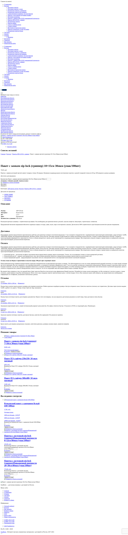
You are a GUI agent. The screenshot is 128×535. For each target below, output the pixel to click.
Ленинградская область (8, 109)
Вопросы (10, 37)
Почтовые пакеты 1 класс (15, 9)
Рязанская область (6, 121)
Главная (3, 154)
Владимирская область (7, 98)
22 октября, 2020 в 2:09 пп (9, 283)
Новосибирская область (8, 113)
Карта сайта (7, 515)
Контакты (7, 38)
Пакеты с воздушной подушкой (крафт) (19, 15)
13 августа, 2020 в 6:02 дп (8, 312)
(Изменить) (21, 283)
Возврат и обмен (9, 500)
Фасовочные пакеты (14, 21)
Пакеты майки (12, 23)
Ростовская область (6, 120)
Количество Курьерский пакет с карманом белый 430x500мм (22, 422)
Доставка (7, 32)
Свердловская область (7, 124)
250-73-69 (9, 520)
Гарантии (7, 40)
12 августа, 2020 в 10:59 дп (9, 321)
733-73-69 (9, 521)
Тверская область (6, 127)
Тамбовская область (7, 126)
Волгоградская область (7, 99)
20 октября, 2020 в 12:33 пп (9, 294)
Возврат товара (8, 510)
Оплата (6, 34)
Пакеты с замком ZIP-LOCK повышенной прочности (23, 18)
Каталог (6, 6)
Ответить (3, 291)
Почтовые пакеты (13, 7)
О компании (7, 4)
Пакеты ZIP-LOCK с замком (16, 20)
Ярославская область (7, 132)
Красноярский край (6, 107)
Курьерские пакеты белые (15, 31)
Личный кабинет (9, 506)
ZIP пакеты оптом (13, 188)
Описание (8, 194)
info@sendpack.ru (7, 137)
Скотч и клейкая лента (14, 24)
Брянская (3, 96)
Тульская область (6, 129)
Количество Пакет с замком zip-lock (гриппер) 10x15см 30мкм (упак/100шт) (23, 179)
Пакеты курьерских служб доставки (18, 29)
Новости (6, 512)
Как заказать (8, 42)
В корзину (4, 181)
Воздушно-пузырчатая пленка (17, 28)
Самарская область (6, 123)
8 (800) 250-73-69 (7, 140)
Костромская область (7, 104)
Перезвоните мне (9, 523)
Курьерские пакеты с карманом (17, 10)
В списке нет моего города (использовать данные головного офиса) (21, 134)
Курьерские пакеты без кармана (17, 12)
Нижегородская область (8, 112)
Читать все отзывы (6, 328)
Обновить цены (12, 181)
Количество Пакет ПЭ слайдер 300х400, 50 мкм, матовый (21, 385)
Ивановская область (7, 102)
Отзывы (6, 35)
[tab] (65, 195)
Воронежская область (7, 101)
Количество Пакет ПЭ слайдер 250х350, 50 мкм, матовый (21, 366)
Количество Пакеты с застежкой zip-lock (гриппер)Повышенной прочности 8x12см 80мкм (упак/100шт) (19, 447)
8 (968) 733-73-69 (7, 144)
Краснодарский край (7, 106)
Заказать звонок (11, 146)
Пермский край (5, 116)
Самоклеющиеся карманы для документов (20, 13)
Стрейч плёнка (12, 26)
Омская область (5, 115)
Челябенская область (7, 130)
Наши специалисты (10, 517)
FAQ (5, 514)
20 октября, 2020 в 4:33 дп (9, 303)
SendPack (3, 532)
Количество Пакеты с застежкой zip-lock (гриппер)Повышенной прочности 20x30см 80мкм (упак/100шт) (19, 472)
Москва (4, 90)
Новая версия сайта (10, 43)
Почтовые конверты (14, 17)
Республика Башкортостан (8, 118)
